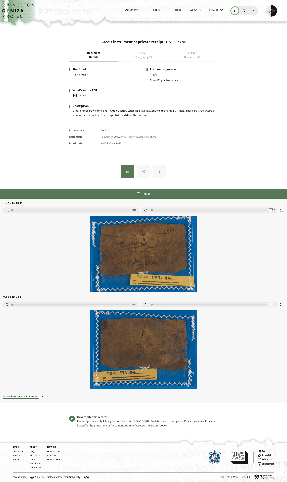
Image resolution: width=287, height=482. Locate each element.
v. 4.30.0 (246, 477)
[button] (19, 12)
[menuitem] (129, 11)
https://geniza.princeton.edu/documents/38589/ (105, 425)
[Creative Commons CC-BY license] (87, 477)
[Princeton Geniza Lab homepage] (217, 457)
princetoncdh (268, 464)
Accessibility (19, 477)
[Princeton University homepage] (264, 477)
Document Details (93, 55)
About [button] (193, 9)
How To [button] (214, 9)
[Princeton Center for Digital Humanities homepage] (242, 457)
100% (134, 210)
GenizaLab (266, 455)
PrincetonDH (268, 459)
